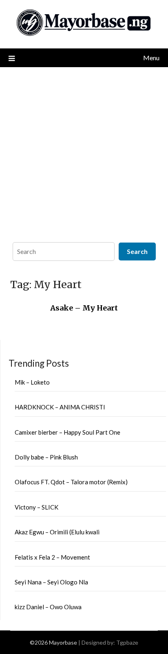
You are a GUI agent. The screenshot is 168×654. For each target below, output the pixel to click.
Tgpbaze (127, 642)
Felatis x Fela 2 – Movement (52, 557)
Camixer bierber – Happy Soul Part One (67, 432)
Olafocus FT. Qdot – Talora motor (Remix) (71, 482)
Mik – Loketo (32, 382)
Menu (151, 57)
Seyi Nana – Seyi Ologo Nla (51, 582)
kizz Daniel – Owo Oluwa (48, 606)
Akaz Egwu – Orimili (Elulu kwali (57, 532)
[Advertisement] (84, 152)
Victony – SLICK (36, 507)
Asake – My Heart (84, 308)
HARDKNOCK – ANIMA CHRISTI (60, 407)
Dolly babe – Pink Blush (46, 457)
